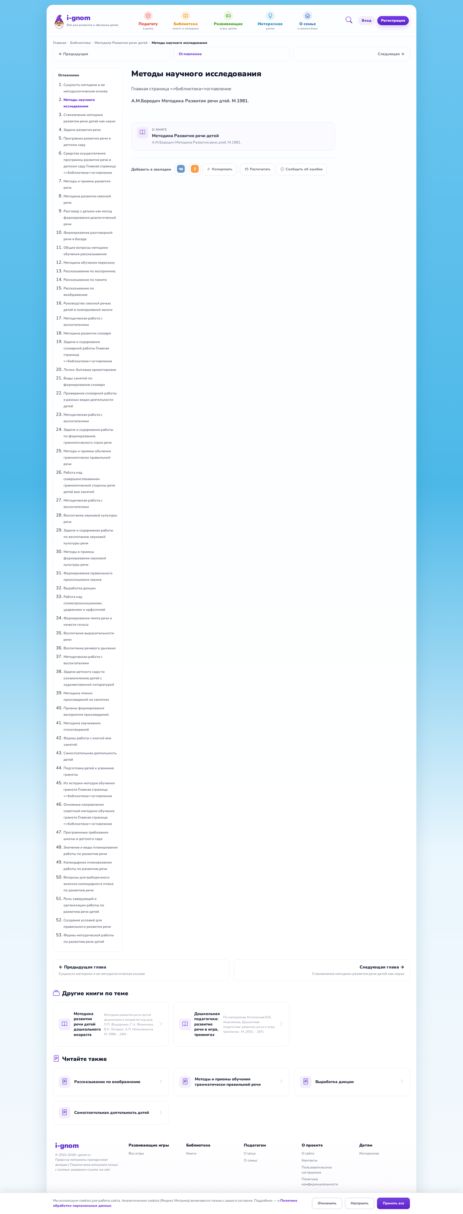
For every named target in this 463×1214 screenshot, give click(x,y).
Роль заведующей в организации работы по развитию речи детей (84, 905)
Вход (366, 20)
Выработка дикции (80, 588)
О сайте (308, 1153)
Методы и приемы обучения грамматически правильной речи (87, 457)
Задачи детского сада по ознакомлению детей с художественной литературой (89, 678)
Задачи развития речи (82, 129)
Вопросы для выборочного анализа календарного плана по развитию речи (88, 884)
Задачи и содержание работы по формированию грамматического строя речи (88, 436)
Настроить (359, 1203)
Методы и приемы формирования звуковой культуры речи (85, 558)
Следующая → (391, 53)
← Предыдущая (73, 53)
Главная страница (150, 89)
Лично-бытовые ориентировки (90, 369)
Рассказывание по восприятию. (90, 271)
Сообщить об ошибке (304, 169)
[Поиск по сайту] (351, 21)
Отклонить (327, 1203)
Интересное (369, 1153)
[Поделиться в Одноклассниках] (195, 169)
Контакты (310, 1160)
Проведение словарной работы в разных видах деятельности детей (90, 400)
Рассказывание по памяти (85, 279)
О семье (250, 1160)
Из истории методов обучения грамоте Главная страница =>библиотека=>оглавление (89, 789)
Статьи (249, 1153)
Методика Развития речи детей (121, 42)
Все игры (136, 1153)
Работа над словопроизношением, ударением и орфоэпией (84, 603)
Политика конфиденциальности (320, 1182)
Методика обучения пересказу (89, 262)
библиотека (188, 89)
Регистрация (393, 20)
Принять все (393, 1203)
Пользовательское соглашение (317, 1170)
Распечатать (260, 169)
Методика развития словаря (87, 333)
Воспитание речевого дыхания (89, 648)
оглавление (218, 89)
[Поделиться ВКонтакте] (181, 169)
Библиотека (80, 42)
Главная (59, 42)
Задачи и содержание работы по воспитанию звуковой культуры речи (88, 537)
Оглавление (190, 53)
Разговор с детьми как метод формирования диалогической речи (90, 218)
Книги (191, 1153)
